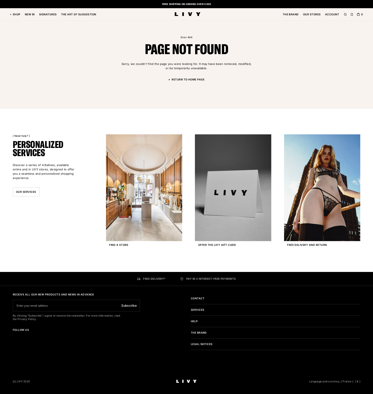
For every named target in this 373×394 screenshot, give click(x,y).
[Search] (345, 14)
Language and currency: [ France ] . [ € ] (334, 381)
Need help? (21, 135)
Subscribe (129, 305)
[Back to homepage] (188, 14)
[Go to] (14, 336)
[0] (358, 15)
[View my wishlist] (352, 14)
